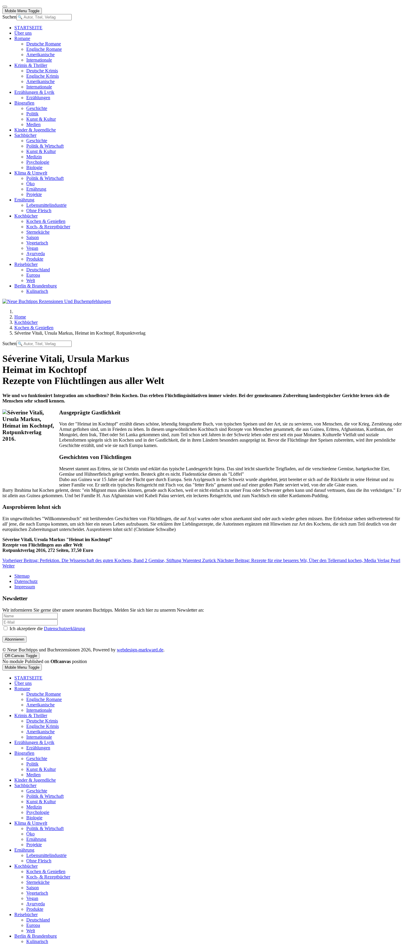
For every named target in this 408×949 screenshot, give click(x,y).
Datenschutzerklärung (64, 628)
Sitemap (22, 575)
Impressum (24, 586)
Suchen (9, 16)
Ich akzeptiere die (46, 628)
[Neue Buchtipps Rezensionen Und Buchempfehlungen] (56, 301)
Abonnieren (14, 639)
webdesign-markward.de (140, 649)
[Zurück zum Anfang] (4, 6)
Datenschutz (26, 581)
